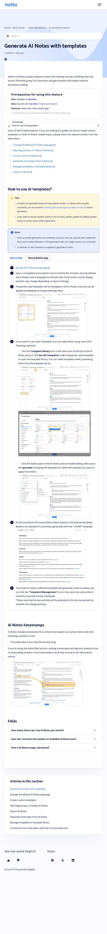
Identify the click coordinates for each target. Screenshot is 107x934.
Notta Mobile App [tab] (38, 257)
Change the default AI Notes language (33, 144)
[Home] (10, 4)
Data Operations (37, 27)
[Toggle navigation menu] (100, 4)
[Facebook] (52, 860)
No (18, 860)
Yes (8, 860)
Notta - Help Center (14, 27)
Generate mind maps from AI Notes (31, 161)
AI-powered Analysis (59, 27)
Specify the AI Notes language (31, 267)
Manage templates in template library (33, 166)
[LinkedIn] (73, 860)
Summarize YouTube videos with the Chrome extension (39, 828)
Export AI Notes (21, 171)
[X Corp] (63, 860)
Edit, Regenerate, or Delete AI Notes (32, 150)
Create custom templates (26, 155)
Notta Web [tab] (16, 257)
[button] (53, 730)
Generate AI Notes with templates (27, 788)
